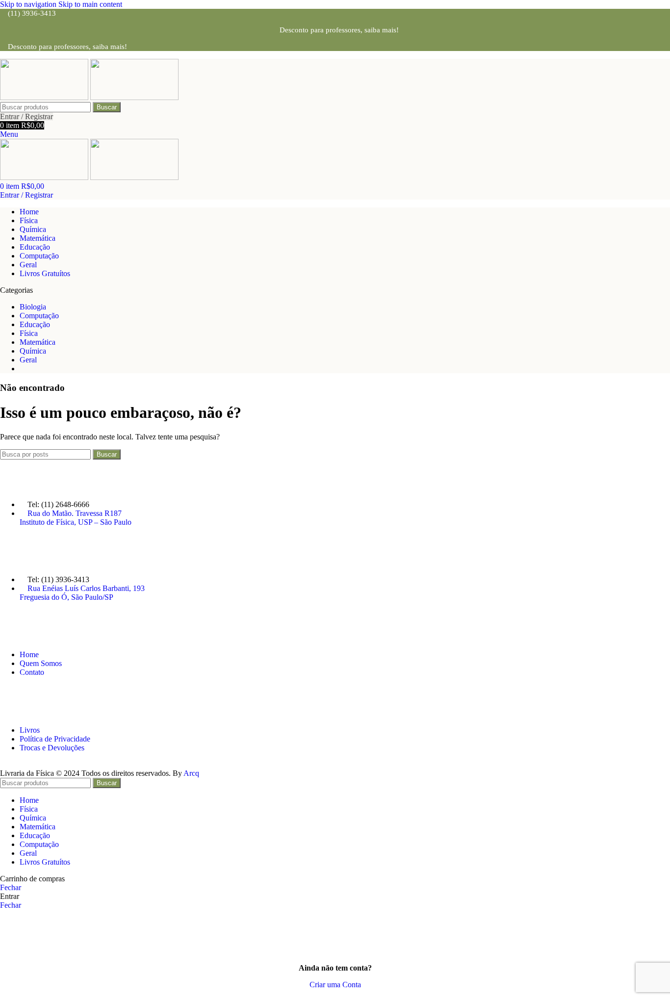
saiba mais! (381, 30)
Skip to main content (90, 4)
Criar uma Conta (335, 984)
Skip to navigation (29, 4)
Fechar (10, 887)
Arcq (191, 773)
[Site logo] (45, 97)
